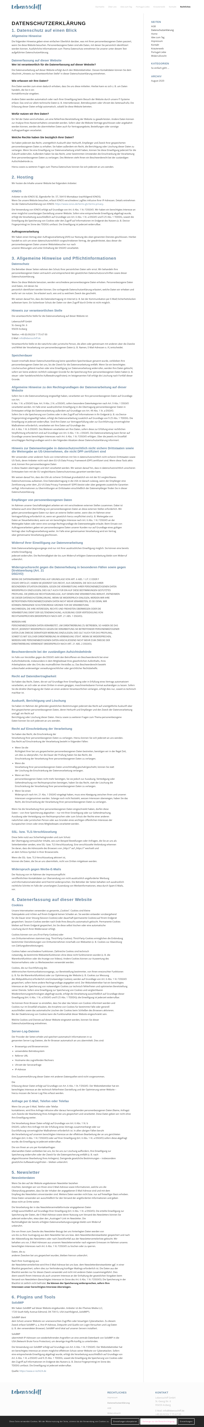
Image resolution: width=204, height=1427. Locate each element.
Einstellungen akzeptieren (125, 1421)
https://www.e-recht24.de (33, 1370)
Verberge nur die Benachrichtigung (158, 1421)
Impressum (157, 41)
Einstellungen (186, 1421)
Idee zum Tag (157, 37)
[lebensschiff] (27, 6)
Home (154, 33)
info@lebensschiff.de (30, 338)
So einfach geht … (160, 67)
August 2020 (157, 80)
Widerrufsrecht (159, 55)
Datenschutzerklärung (162, 29)
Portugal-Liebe (158, 52)
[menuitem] (99, 6)
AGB (153, 26)
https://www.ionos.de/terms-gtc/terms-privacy (79, 203)
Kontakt (155, 44)
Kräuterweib (157, 48)
